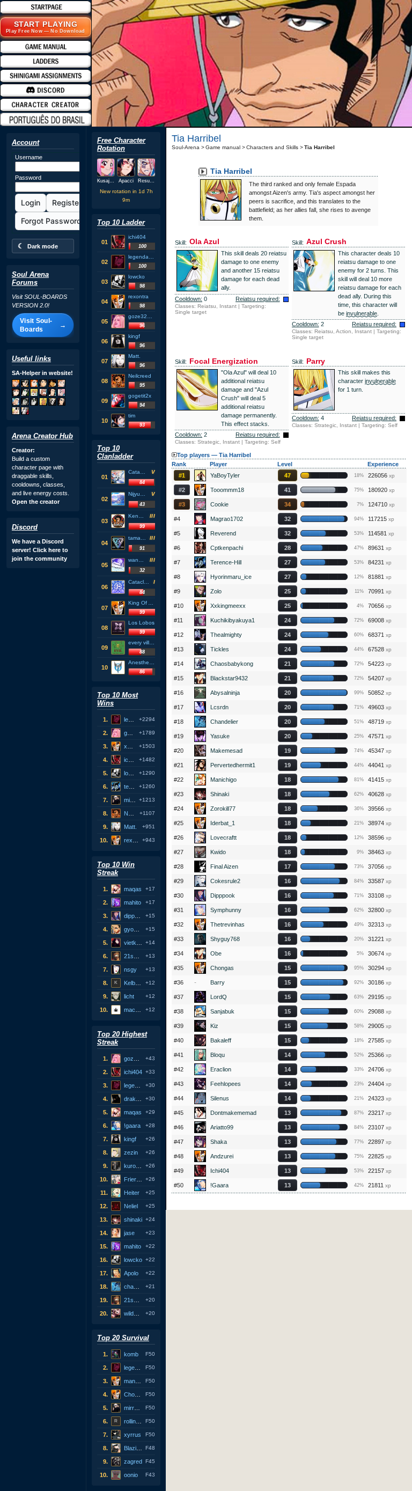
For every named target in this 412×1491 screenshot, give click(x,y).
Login (30, 202)
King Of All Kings (141, 603)
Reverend (223, 533)
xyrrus (132, 1434)
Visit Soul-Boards (43, 325)
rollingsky (136, 1421)
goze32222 (141, 316)
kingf (134, 336)
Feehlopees (225, 1084)
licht (129, 996)
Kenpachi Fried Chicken (137, 516)
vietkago (135, 942)
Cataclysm (138, 472)
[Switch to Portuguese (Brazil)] (50, 119)
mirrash (134, 800)
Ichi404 (219, 1170)
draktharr (136, 1099)
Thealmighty (226, 634)
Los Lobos (141, 623)
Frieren (133, 1179)
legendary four (141, 257)
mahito (132, 902)
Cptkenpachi (226, 548)
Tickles (219, 649)
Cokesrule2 (225, 881)
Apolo (131, 1273)
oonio (131, 1475)
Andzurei (221, 1156)
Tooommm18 (227, 490)
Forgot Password (51, 220)
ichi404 (137, 237)
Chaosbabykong (231, 663)
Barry (217, 982)
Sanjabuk (222, 1011)
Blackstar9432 (229, 678)
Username (28, 157)
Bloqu (217, 1055)
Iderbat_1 (222, 823)
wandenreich (137, 560)
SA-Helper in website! (42, 373)
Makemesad (226, 750)
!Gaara (219, 1185)
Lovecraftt (223, 837)
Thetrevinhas (227, 924)
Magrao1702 (226, 519)
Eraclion (220, 1069)
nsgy (130, 969)
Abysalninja (225, 692)
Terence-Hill (225, 562)
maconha (136, 1010)
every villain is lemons (141, 642)
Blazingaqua (140, 1448)
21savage (137, 956)
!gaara (132, 1125)
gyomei (133, 929)
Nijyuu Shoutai (138, 494)
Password (28, 177)
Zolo (216, 591)
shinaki (133, 1219)
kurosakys (138, 1166)
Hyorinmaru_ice (231, 577)
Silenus (219, 1098)
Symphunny (225, 910)
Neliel (131, 1206)
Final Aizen (224, 866)
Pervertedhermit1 (232, 765)
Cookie (219, 504)
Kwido (218, 852)
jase (129, 1233)
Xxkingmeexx (228, 606)
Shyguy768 (225, 939)
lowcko (136, 277)
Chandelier (224, 721)
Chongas (136, 1394)
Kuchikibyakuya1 (232, 620)
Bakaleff (220, 1040)
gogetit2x (139, 396)
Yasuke (220, 736)
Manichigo (223, 779)
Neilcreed (139, 376)
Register (67, 202)
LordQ (218, 997)
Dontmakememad (233, 1113)
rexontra (138, 296)
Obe (216, 953)
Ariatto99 (221, 1127)
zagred (133, 1461)
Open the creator (36, 501)
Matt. (134, 356)
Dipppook (222, 895)
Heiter (131, 1192)
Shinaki (219, 794)
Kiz (214, 1026)
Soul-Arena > (188, 147)
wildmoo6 (136, 1313)
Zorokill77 (223, 808)
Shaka (218, 1142)
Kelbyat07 (137, 983)
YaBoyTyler (225, 475)
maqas (133, 889)
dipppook (136, 916)
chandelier (137, 1286)
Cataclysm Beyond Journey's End (139, 582)
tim (131, 415)
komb (131, 1354)
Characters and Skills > (274, 147)
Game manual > (225, 147)
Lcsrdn (219, 707)
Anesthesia (141, 662)
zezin (131, 1152)
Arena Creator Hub (42, 436)
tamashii (137, 538)
